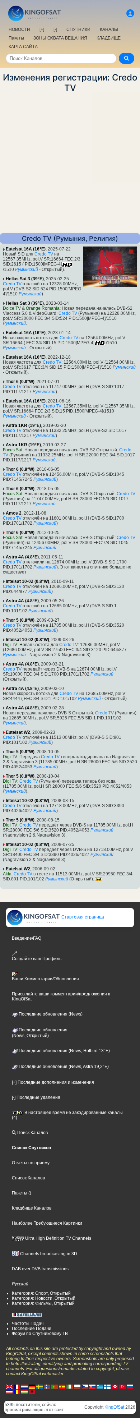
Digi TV (10, 644)
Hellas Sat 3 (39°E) (25, 278)
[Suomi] (107, 1386)
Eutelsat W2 (18, 732)
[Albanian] (32, 1391)
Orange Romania (43, 308)
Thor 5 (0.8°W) (20, 620)
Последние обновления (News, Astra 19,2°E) (63, 1066)
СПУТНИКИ (78, 29)
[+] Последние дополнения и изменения (53, 1082)
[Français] (17, 1386)
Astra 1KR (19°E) (23, 425)
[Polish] (77, 1386)
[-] (55, 29)
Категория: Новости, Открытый (43, 1298)
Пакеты (16, 38)
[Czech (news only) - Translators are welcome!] (84, 1386)
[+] (41, 29)
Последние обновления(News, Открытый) (39, 1032)
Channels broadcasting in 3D (48, 1253)
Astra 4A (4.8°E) (22, 557)
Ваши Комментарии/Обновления (45, 978)
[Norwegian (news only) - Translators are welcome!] (47, 1386)
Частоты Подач (27, 1323)
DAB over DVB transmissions (40, 1268)
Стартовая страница (82, 917)
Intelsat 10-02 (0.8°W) (27, 581)
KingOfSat (114, 1407)
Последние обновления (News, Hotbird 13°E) (64, 1050)
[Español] (62, 1386)
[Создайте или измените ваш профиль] (130, 13)
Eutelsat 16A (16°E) (26, 249)
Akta (7, 873)
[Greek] (100, 1386)
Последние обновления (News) (50, 1014)
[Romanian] (17, 1391)
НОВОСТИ (19, 29)
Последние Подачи (31, 1328)
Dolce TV (12, 308)
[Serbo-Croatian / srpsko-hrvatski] (9, 1391)
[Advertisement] (70, 163)
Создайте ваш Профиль (36, 958)
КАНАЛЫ (109, 29)
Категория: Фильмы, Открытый (43, 1303)
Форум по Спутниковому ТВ (40, 1333)
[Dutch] (24, 1386)
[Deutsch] (32, 1386)
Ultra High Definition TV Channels (57, 1238)
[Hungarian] (24, 1391)
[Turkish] (122, 1386)
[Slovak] (92, 1386)
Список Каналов (28, 1177)
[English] (9, 1386)
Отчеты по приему (31, 1162)
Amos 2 (14, 513)
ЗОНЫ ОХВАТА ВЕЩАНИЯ (60, 38)
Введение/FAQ (26, 938)
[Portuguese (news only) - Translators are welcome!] (54, 1386)
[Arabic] (115, 1386)
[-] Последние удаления (36, 1097)
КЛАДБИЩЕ (109, 38)
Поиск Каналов (32, 1132)
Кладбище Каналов (31, 1208)
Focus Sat (12, 449)
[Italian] (69, 1386)
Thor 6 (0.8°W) (20, 381)
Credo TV (43, 254)
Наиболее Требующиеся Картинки (47, 1223)
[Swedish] (39, 1386)
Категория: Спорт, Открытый (41, 1293)
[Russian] (130, 1386)
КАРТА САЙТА (23, 46)
